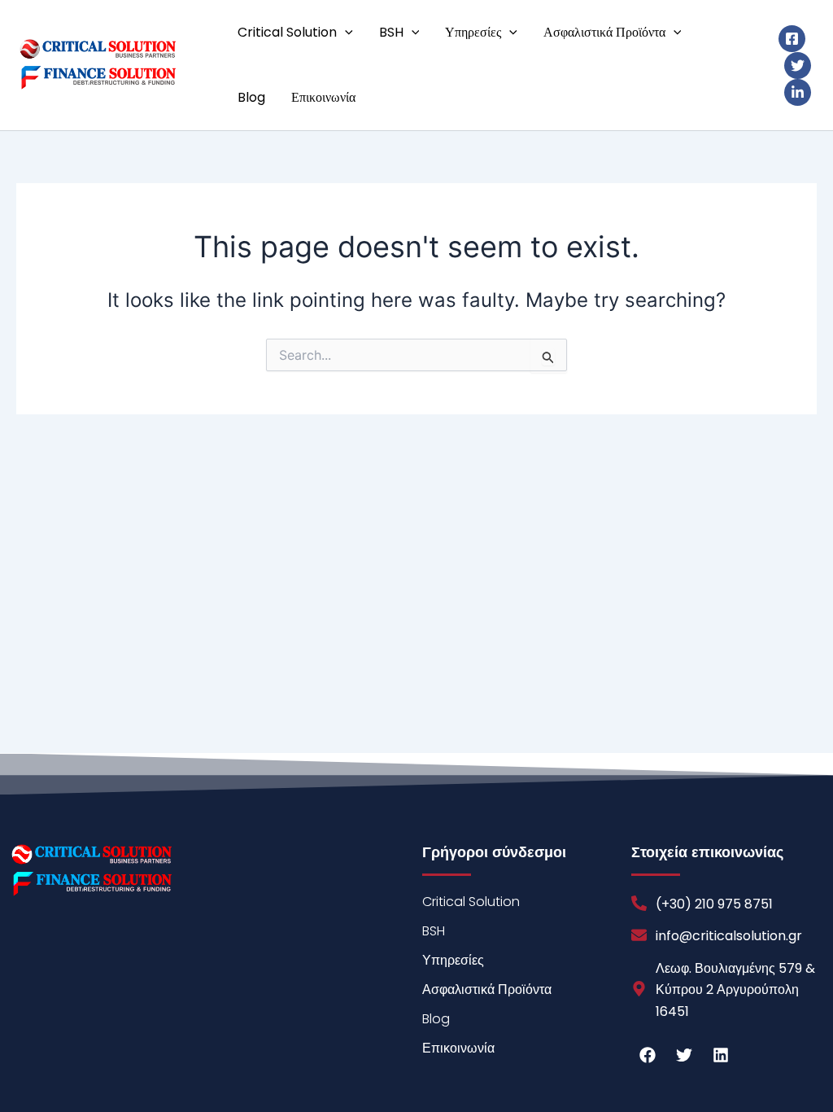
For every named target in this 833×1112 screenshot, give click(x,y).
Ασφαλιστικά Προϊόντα (604, 32)
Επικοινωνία (323, 97)
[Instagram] (797, 92)
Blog (251, 97)
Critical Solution (287, 32)
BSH (391, 32)
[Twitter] (797, 65)
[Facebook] (791, 38)
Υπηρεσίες (473, 32)
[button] (345, 32)
